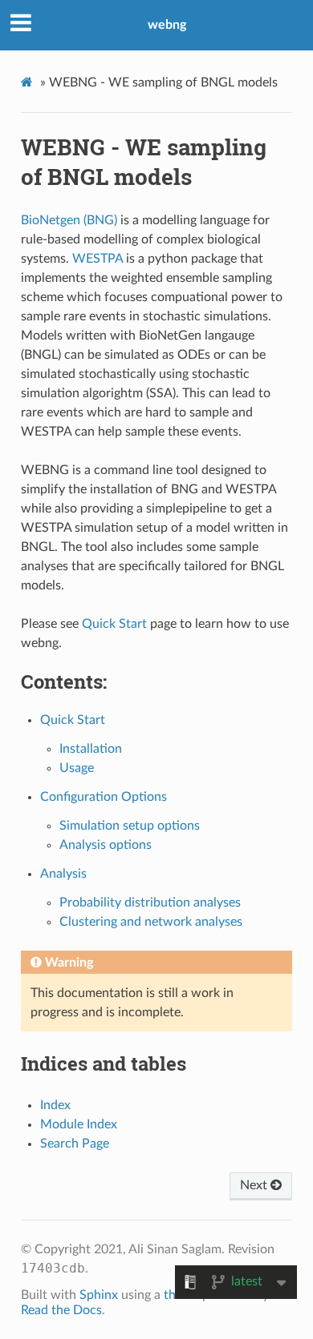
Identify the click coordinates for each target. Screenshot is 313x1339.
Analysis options (105, 844)
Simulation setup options (129, 825)
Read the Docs (61, 1310)
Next (255, 1185)
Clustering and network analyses (150, 921)
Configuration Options (103, 796)
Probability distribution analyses (150, 902)
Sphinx (98, 1295)
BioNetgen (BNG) (69, 220)
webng (167, 24)
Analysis (63, 873)
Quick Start (72, 720)
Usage (76, 768)
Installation (90, 748)
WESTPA (97, 258)
